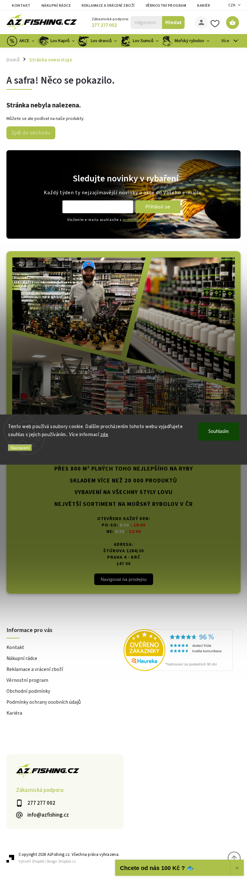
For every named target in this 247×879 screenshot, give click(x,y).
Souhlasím (218, 431)
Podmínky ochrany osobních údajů (43, 702)
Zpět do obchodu (30, 132)
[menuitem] (21, 41)
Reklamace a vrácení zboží (108, 5)
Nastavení (20, 447)
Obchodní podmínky (28, 691)
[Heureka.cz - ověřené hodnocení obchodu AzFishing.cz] (182, 651)
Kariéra (205, 5)
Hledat (173, 22)
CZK (232, 5)
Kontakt (21, 5)
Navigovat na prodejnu (124, 579)
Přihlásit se (157, 206)
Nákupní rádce (56, 5)
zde (104, 434)
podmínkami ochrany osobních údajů (151, 220)
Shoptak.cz (67, 861)
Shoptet (38, 861)
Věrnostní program (166, 5)
